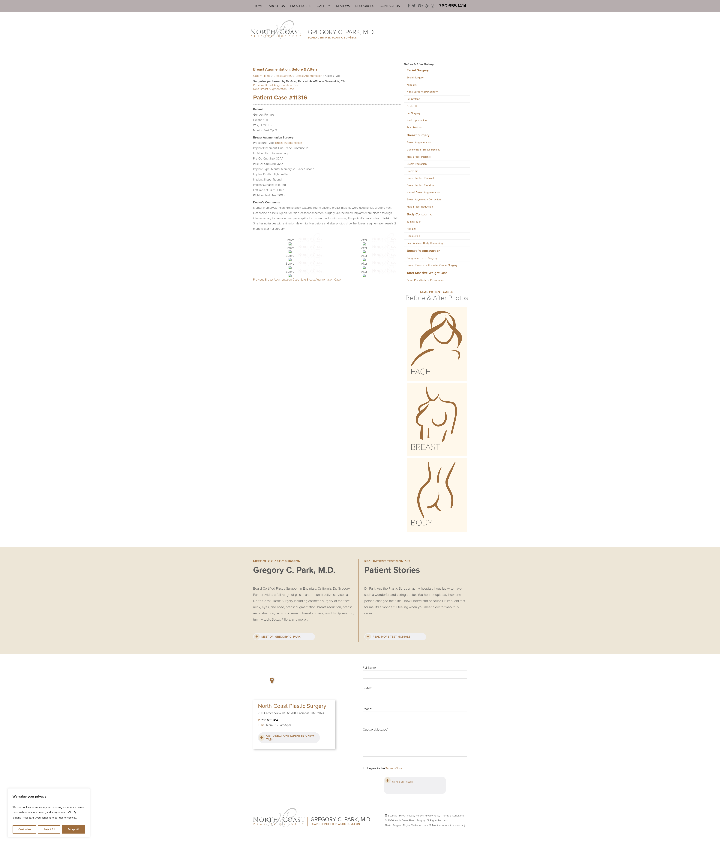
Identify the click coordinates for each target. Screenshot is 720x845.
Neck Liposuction (417, 120)
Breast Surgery (283, 76)
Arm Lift (411, 228)
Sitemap (392, 815)
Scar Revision (414, 127)
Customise (24, 829)
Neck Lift (412, 106)
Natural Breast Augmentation (423, 192)
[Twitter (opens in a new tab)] (414, 6)
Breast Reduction (417, 164)
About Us (277, 6)
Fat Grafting (413, 99)
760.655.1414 (452, 6)
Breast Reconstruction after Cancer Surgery (432, 265)
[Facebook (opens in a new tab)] (408, 6)
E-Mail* (367, 688)
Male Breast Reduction (420, 206)
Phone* (367, 709)
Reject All (49, 829)
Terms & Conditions (453, 815)
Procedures (300, 6)
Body (422, 523)
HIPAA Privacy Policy (411, 815)
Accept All (73, 829)
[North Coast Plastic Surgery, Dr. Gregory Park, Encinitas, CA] (276, 29)
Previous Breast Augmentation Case (276, 85)
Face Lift (411, 84)
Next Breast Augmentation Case (273, 89)
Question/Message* (375, 729)
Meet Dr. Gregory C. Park (281, 637)
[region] (49, 812)
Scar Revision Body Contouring (425, 243)
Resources (364, 6)
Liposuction (413, 236)
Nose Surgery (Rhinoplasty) (422, 91)
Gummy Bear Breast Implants (423, 149)
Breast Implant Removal (420, 178)
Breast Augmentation (309, 76)
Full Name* (370, 668)
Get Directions (290, 737)
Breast (425, 447)
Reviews (343, 6)
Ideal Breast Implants (419, 156)
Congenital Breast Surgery (422, 258)
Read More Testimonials (391, 637)
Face (420, 372)
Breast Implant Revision (420, 185)
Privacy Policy (432, 815)
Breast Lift (412, 171)
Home (258, 6)
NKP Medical (446, 825)
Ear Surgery (413, 113)
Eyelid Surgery (415, 77)
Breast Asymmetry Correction (424, 199)
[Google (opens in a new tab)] (420, 6)
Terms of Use (394, 768)
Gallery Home (262, 76)
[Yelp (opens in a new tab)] (427, 6)
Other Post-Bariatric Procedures (425, 280)
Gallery (324, 6)
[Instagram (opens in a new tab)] (432, 6)
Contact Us (390, 6)
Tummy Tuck (414, 221)
